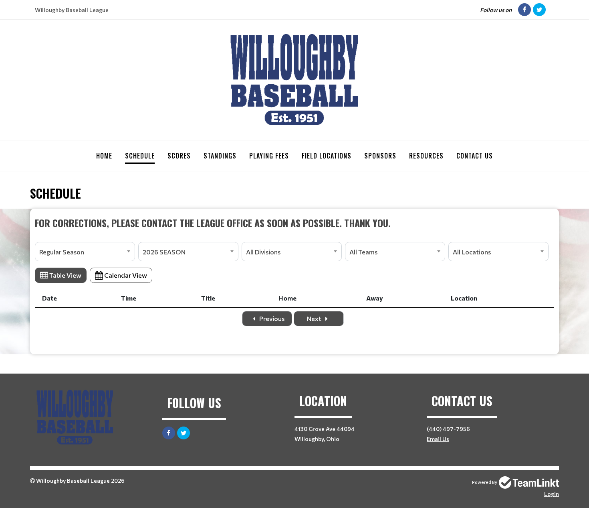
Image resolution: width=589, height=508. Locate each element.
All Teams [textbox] (363, 252)
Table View (64, 275)
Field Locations (326, 156)
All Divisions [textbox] (263, 252)
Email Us (438, 438)
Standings (220, 156)
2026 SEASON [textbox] (164, 252)
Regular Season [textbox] (61, 252)
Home (104, 156)
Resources (426, 156)
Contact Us (474, 156)
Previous (271, 318)
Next (315, 318)
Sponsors (380, 156)
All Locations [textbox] (472, 252)
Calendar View (125, 275)
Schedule (140, 156)
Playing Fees (269, 156)
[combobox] (85, 251)
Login (551, 493)
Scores (179, 156)
